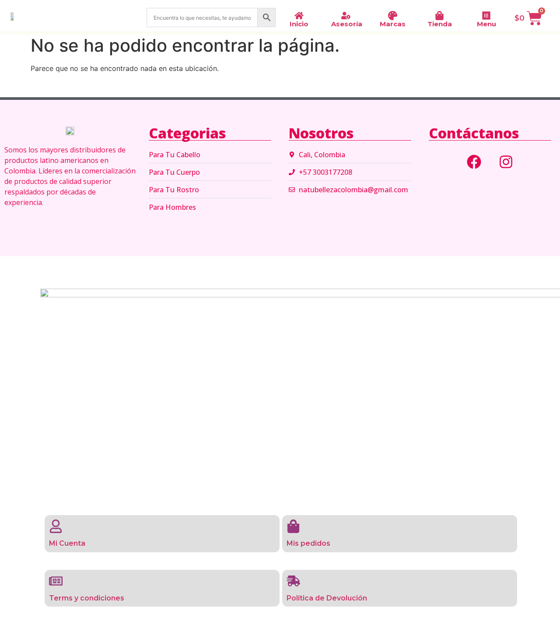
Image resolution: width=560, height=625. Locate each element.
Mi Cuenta (67, 543)
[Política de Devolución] (293, 581)
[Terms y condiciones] (56, 581)
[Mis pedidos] (293, 526)
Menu (486, 24)
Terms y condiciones (86, 598)
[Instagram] (506, 161)
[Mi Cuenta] (56, 526)
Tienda (439, 24)
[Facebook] (474, 161)
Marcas (393, 24)
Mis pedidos (308, 543)
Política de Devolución (327, 598)
